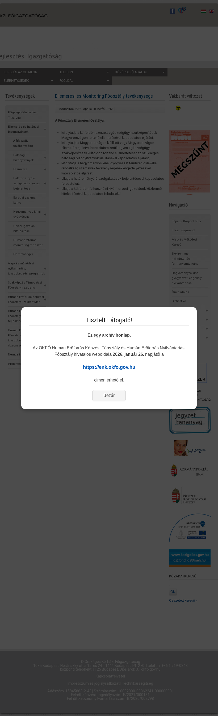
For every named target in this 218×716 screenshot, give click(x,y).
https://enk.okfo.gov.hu (109, 367)
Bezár (109, 395)
